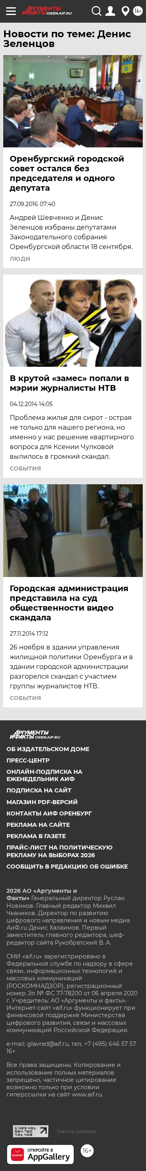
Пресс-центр (27, 760)
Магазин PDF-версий (42, 802)
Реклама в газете (36, 836)
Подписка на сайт (38, 790)
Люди (20, 259)
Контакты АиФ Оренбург (49, 813)
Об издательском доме (47, 749)
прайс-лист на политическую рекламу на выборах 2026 (59, 851)
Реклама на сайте (38, 824)
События (25, 468)
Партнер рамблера (76, 1131)
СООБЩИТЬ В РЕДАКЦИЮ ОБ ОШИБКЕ (67, 866)
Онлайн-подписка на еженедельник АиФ (44, 775)
